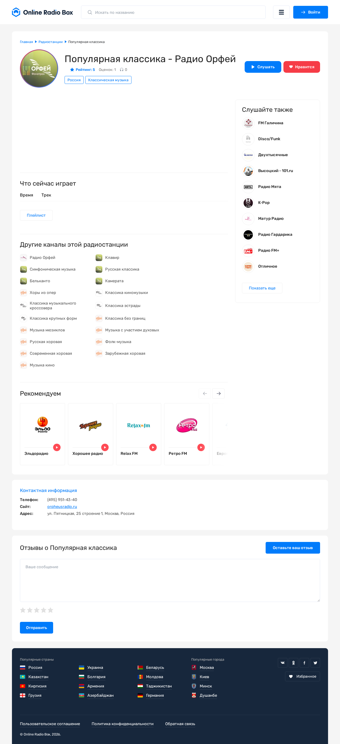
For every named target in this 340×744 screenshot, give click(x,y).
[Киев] (194, 676)
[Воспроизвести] (57, 447)
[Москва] (194, 667)
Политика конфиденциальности (123, 723)
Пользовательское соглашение (50, 723)
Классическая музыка (108, 80)
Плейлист (36, 215)
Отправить (36, 627)
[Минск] (194, 686)
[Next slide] (218, 393)
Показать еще (262, 288)
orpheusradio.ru (62, 506)
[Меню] (281, 12)
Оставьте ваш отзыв (293, 547)
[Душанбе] (194, 695)
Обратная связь (180, 723)
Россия (74, 80)
